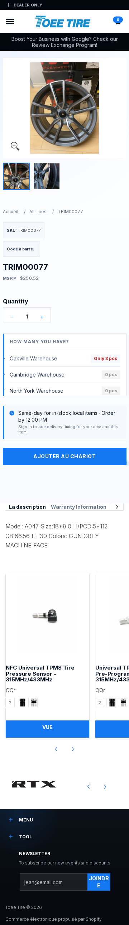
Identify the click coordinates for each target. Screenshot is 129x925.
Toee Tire (15, 907)
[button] (117, 21)
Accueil (10, 211)
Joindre (99, 881)
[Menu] (9, 21)
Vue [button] (47, 727)
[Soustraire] (11, 317)
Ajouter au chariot (64, 456)
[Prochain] (116, 506)
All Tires (38, 211)
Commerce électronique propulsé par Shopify (53, 919)
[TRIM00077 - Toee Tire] (16, 176)
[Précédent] (57, 749)
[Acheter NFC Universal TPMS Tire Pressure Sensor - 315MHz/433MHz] (47, 615)
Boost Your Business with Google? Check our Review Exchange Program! (64, 42)
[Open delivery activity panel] (126, 462)
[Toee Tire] (62, 21)
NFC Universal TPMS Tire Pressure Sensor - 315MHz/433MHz (40, 673)
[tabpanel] (64, 534)
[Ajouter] (42, 317)
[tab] (27, 507)
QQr (10, 690)
